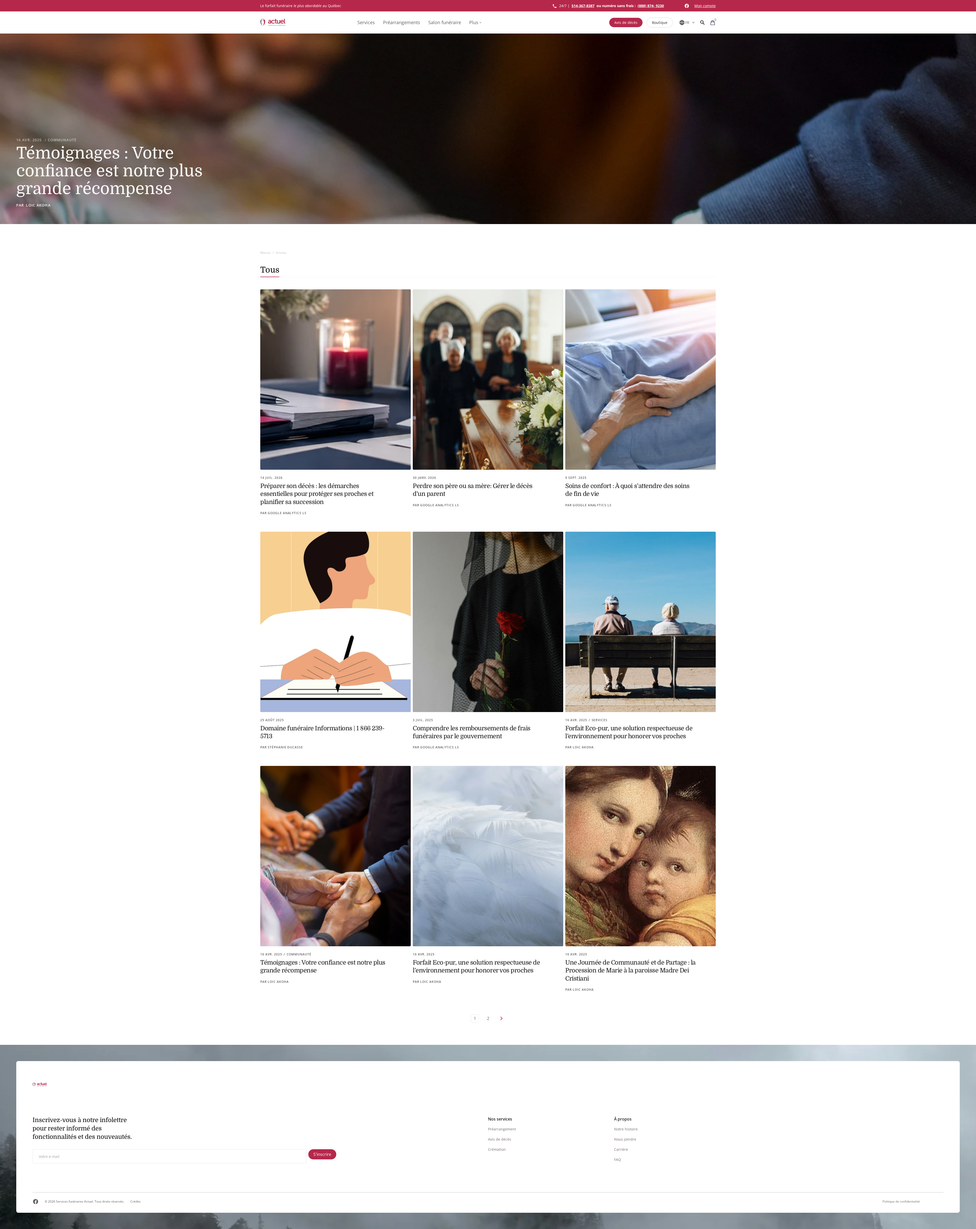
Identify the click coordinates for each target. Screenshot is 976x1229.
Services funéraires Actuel (74, 1201)
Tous (269, 270)
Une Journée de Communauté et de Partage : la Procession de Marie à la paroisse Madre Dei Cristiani (630, 970)
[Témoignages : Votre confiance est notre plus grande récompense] (488, 129)
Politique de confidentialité (901, 1202)
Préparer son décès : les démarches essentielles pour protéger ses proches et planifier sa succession (316, 493)
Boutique (659, 22)
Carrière (621, 1149)
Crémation (497, 1149)
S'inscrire (322, 1154)
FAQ (617, 1159)
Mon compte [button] (705, 5)
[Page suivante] (501, 1018)
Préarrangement (502, 1129)
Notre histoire (626, 1129)
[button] (702, 22)
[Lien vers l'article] (335, 402)
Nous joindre (625, 1139)
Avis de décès (625, 22)
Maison (265, 252)
